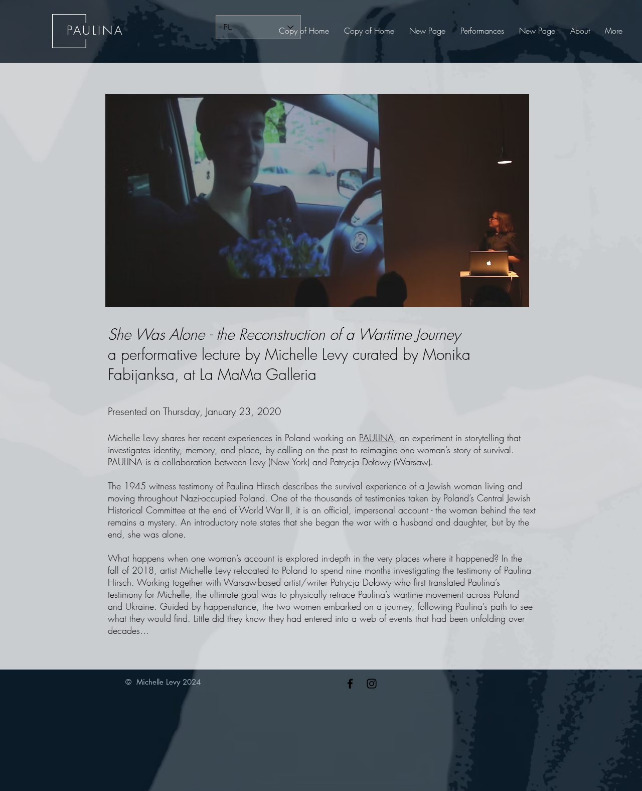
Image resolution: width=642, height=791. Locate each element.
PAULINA (376, 438)
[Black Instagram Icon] (371, 683)
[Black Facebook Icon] (350, 683)
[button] (482, 30)
